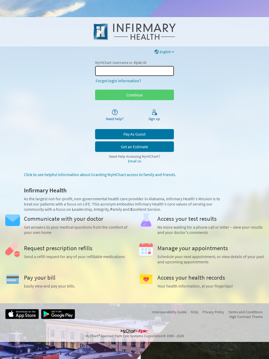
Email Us (134, 161)
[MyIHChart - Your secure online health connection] (134, 31)
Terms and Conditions (245, 312)
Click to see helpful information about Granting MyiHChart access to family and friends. (100, 174)
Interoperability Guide (169, 312)
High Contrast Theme (246, 316)
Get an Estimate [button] (134, 146)
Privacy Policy (213, 312)
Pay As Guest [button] (134, 134)
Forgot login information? (118, 80)
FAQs (194, 312)
